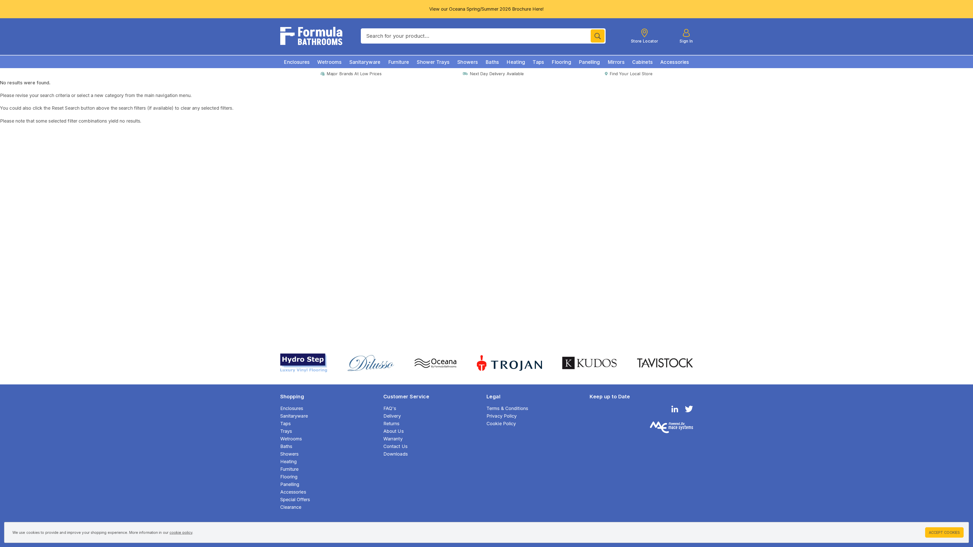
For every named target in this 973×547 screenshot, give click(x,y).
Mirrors (616, 62)
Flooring (561, 62)
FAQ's (389, 408)
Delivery (392, 416)
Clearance (291, 507)
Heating (516, 62)
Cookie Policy (501, 423)
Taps (538, 62)
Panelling (589, 62)
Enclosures (297, 62)
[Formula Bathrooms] (311, 36)
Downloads (395, 454)
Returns (391, 423)
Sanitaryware (365, 62)
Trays (286, 431)
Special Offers (295, 499)
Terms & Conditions (507, 408)
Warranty (393, 438)
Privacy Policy (501, 416)
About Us (393, 431)
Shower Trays (433, 62)
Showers (467, 62)
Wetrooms (329, 62)
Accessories (674, 62)
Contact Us (395, 446)
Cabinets (642, 62)
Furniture (398, 62)
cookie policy (181, 532)
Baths (492, 62)
